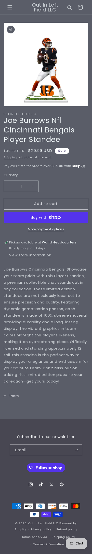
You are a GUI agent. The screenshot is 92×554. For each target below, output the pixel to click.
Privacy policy (41, 529)
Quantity (11, 175)
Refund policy (66, 529)
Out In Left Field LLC (43, 523)
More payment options (46, 229)
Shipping (10, 157)
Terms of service (34, 537)
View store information (30, 255)
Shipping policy (63, 537)
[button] (9, 7)
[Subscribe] (76, 450)
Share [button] (14, 395)
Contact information (48, 544)
